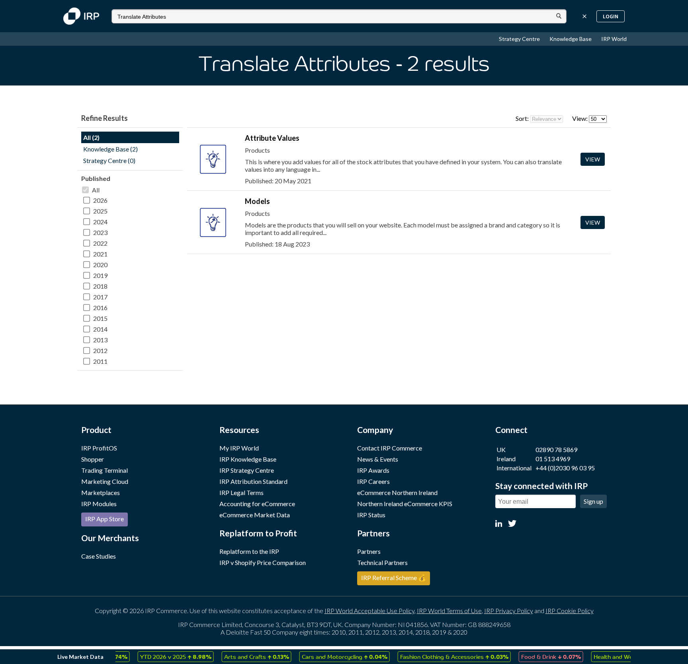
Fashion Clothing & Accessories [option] (444, 656)
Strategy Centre (520, 38)
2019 (100, 275)
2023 (100, 232)
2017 (100, 297)
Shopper (92, 459)
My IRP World (239, 448)
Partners (369, 551)
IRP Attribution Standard (253, 481)
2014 (100, 329)
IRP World (614, 38)
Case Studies (98, 556)
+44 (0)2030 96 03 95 (565, 468)
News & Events (377, 459)
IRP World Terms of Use (449, 610)
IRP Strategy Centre (246, 470)
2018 (100, 286)
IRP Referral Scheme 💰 (393, 577)
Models (257, 201)
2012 (100, 350)
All (96, 190)
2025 (100, 211)
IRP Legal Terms (241, 492)
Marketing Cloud (104, 481)
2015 (100, 318)
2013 (100, 340)
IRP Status (371, 514)
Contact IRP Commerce (389, 448)
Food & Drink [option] (541, 656)
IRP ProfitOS (99, 448)
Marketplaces (100, 492)
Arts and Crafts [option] (246, 656)
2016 (100, 307)
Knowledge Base (571, 38)
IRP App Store (104, 518)
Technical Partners (382, 562)
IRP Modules (99, 503)
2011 (100, 361)
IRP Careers (373, 481)
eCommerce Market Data (254, 514)
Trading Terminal (104, 470)
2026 (100, 200)
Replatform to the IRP (249, 551)
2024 (100, 221)
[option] (166, 656)
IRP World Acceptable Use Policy (369, 610)
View (592, 159)
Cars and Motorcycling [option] (334, 656)
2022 (100, 243)
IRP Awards (373, 470)
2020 (100, 264)
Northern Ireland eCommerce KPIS (404, 503)
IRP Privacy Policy (508, 610)
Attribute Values (272, 138)
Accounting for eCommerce (257, 503)
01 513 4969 (553, 458)
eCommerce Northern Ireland (397, 492)
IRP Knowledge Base (247, 459)
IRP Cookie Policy (569, 610)
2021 (100, 254)
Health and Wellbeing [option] (624, 656)
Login (610, 16)
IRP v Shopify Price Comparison (262, 562)
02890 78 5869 (556, 449)
